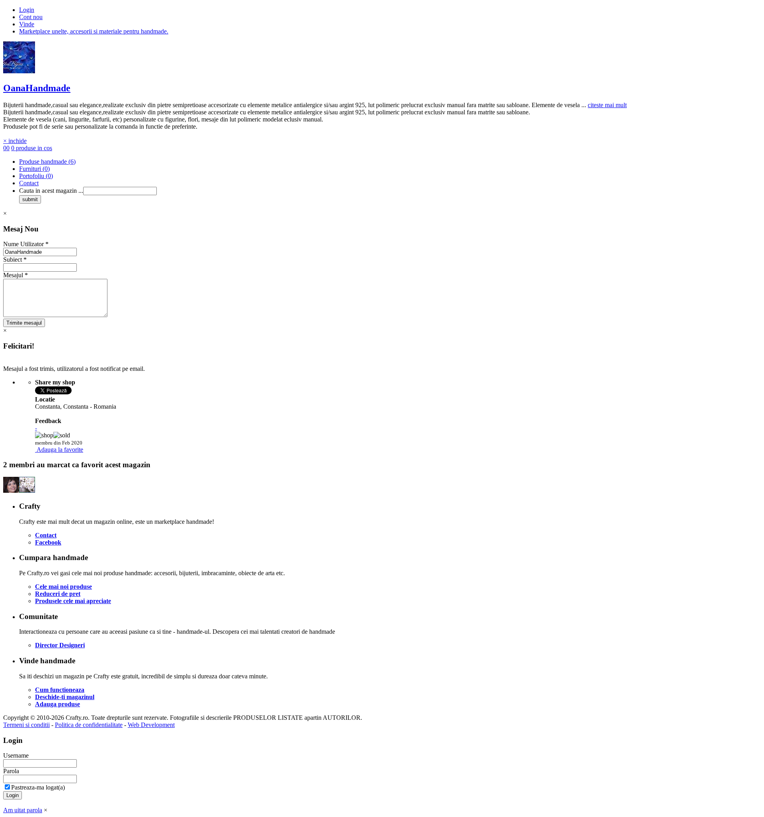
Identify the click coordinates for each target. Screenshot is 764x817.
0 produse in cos (31, 148)
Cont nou (31, 17)
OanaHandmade (36, 88)
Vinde (26, 24)
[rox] (11, 490)
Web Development (151, 724)
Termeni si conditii (26, 724)
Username (16, 755)
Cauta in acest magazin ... (51, 190)
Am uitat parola (22, 810)
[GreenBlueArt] (27, 490)
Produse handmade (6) (47, 161)
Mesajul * (15, 275)
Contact (29, 183)
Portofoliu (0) (36, 175)
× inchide (15, 140)
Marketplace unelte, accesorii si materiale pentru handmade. (93, 31)
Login (26, 9)
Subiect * (15, 259)
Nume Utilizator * (26, 244)
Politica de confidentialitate (89, 724)
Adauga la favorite (60, 449)
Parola (11, 771)
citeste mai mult (607, 105)
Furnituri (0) (34, 168)
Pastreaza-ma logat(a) (38, 787)
